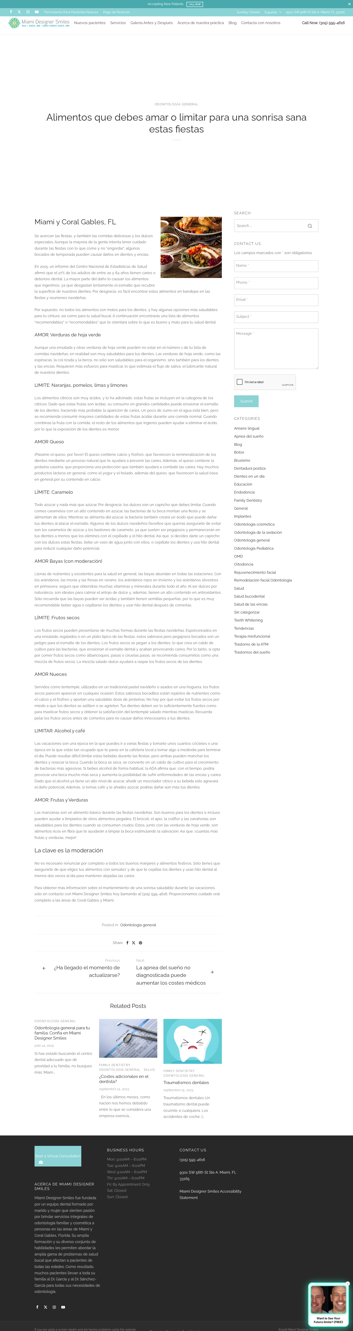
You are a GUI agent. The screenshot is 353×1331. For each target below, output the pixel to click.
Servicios (118, 23)
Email (242, 299)
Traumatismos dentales (186, 1082)
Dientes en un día (249, 476)
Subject (243, 316)
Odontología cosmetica (254, 524)
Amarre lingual (246, 428)
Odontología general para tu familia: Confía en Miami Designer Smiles (62, 1033)
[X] (19, 12)
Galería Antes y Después (152, 23)
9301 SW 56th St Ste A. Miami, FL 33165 (315, 12)
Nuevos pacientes (90, 23)
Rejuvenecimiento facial (255, 572)
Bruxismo (242, 460)
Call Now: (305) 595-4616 (323, 23)
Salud (149, 1069)
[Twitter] (45, 1307)
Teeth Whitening (248, 620)
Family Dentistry (115, 1065)
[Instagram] (28, 12)
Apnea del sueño (249, 436)
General (241, 508)
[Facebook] (11, 12)
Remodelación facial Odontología (263, 580)
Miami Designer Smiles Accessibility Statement (210, 1194)
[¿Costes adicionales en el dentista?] (128, 1038)
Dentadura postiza (250, 468)
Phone (243, 282)
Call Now (195, 4)
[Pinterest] (140, 942)
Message (245, 333)
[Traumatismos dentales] (192, 1041)
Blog (233, 23)
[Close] (349, 4)
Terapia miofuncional (252, 636)
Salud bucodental (249, 596)
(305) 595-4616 (192, 1160)
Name (242, 265)
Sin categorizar (247, 612)
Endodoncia (244, 492)
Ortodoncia (243, 564)
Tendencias (244, 628)
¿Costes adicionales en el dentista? (123, 1079)
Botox (239, 452)
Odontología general (176, 104)
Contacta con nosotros (260, 23)
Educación (243, 484)
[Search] (310, 225)
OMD (238, 556)
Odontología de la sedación (258, 532)
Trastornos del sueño (252, 652)
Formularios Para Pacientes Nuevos (71, 12)
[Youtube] (36, 12)
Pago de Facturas (116, 12)
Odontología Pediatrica (254, 548)
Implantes (242, 516)
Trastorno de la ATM (251, 644)
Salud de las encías (251, 604)
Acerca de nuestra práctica (201, 23)
